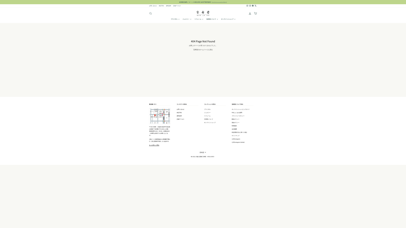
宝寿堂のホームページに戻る (203, 49)
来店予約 (161, 6)
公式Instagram (236, 139)
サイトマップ (235, 135)
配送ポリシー (235, 119)
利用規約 (234, 126)
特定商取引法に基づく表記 (239, 132)
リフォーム (198, 19)
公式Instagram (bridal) (238, 142)
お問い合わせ (153, 6)
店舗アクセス (177, 6)
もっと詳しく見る (154, 145)
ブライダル (174, 19)
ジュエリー (186, 19)
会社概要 (234, 129)
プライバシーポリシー (238, 116)
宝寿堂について (211, 19)
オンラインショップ (227, 19)
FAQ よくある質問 (237, 112)
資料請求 (168, 6)
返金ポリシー (235, 122)
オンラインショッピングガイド (241, 109)
